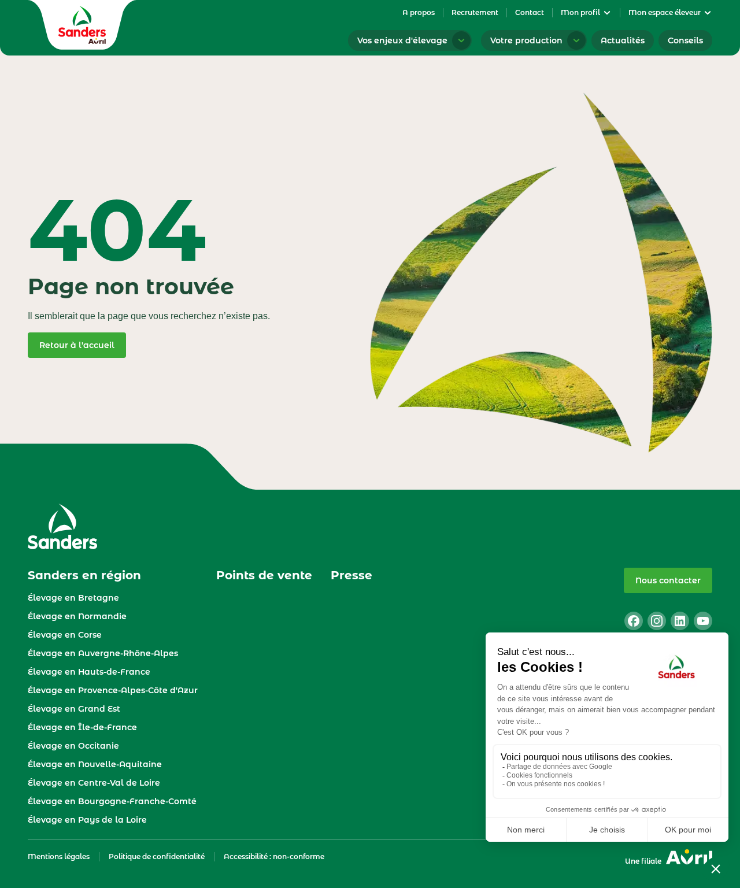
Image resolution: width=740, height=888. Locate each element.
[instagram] (657, 621)
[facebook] (633, 621)
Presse (351, 575)
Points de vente (264, 575)
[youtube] (703, 621)
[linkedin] (680, 621)
